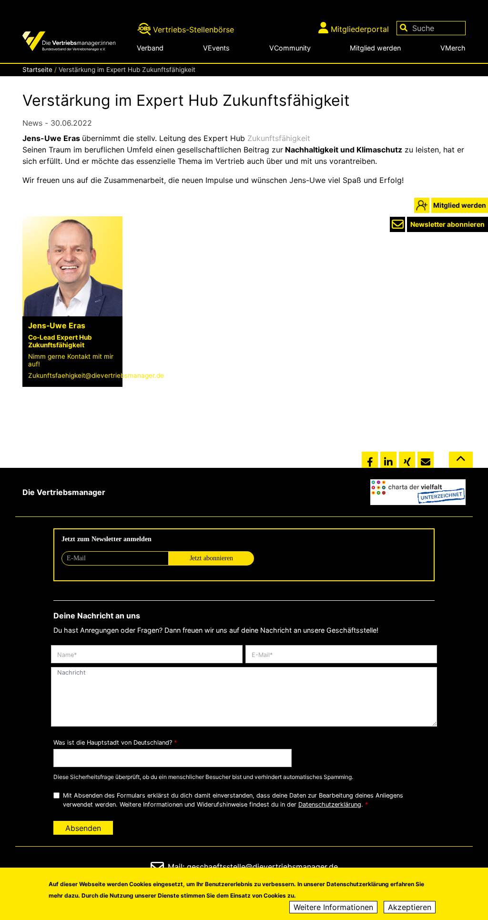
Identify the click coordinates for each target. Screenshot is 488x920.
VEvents (216, 48)
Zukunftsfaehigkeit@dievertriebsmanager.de (96, 375)
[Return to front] (76, 42)
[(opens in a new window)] (418, 492)
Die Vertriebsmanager (63, 492)
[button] (370, 460)
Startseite (37, 69)
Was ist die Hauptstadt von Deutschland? (112, 742)
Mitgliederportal (360, 29)
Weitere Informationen (333, 907)
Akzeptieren (409, 907)
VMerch (453, 48)
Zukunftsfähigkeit (278, 138)
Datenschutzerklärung (329, 804)
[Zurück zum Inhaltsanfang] (461, 463)
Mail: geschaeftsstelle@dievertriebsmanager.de (253, 866)
